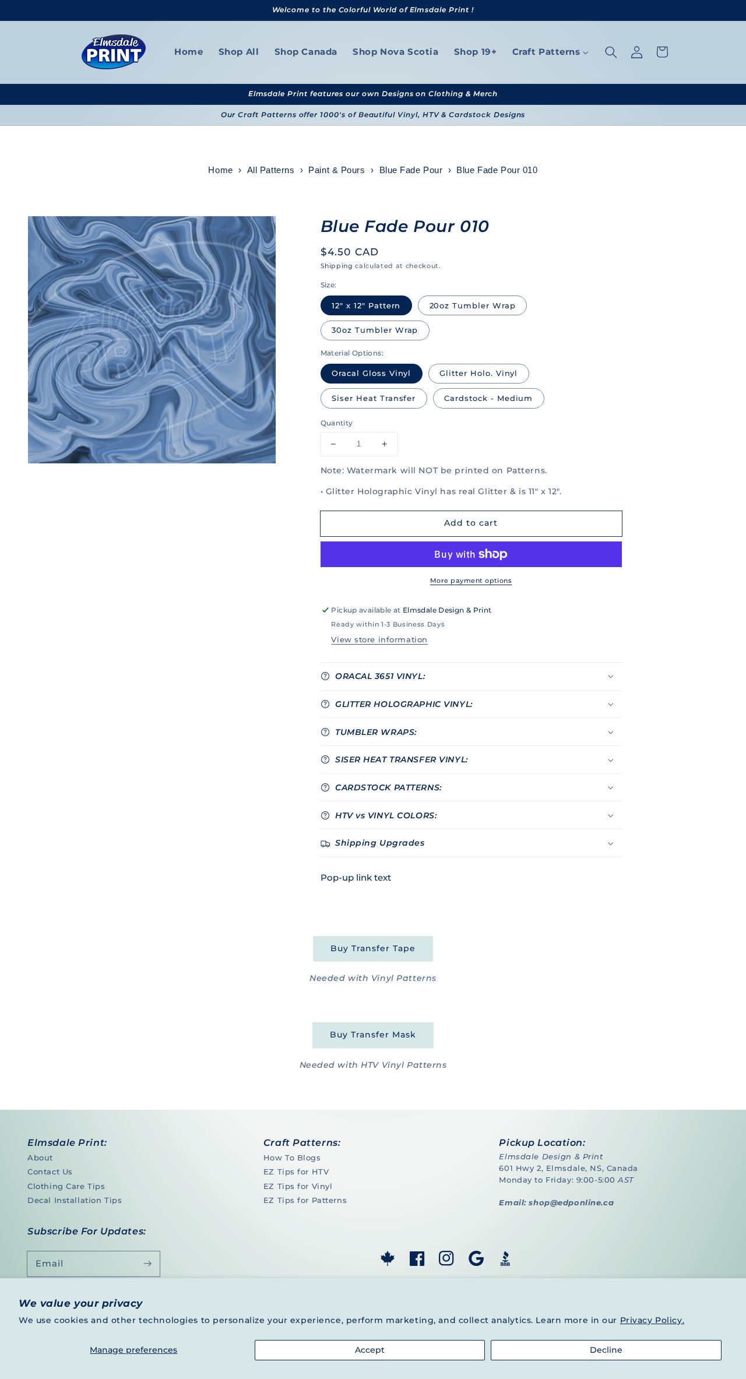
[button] (611, 52)
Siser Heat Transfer (374, 398)
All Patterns (271, 170)
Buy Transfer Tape (372, 948)
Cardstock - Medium (488, 398)
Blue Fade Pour (411, 170)
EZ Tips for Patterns (305, 1200)
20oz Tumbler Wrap (473, 305)
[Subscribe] (147, 1263)
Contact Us (50, 1171)
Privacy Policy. (652, 1320)
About (40, 1157)
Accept (370, 1350)
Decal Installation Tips (74, 1200)
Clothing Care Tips (66, 1186)
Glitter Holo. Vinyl (478, 373)
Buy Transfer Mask (373, 1034)
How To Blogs (292, 1157)
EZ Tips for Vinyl (298, 1186)
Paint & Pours (336, 170)
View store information (379, 639)
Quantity (337, 422)
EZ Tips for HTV (296, 1171)
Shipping (337, 266)
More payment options (471, 580)
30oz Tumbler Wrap (375, 330)
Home (220, 170)
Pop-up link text (356, 877)
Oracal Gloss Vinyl (371, 373)
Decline (606, 1350)
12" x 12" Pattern (366, 305)
